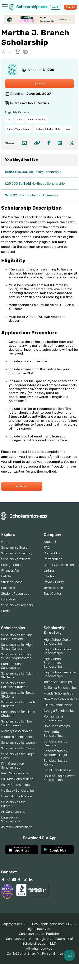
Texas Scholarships (58, 682)
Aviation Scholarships (16, 827)
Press (5, 611)
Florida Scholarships (58, 693)
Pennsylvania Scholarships (53, 718)
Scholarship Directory (16, 553)
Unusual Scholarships (17, 796)
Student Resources (15, 593)
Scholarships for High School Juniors (17, 646)
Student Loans (11, 582)
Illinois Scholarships (58, 705)
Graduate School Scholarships (13, 666)
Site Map (50, 576)
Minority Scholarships (16, 731)
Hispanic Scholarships (17, 737)
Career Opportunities (59, 565)
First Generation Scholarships (12, 765)
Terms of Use (53, 588)
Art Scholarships (13, 812)
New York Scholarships (60, 699)
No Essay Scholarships (18, 790)
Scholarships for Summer (13, 804)
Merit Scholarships (14, 773)
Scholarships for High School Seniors (17, 637)
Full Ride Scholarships (17, 779)
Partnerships (53, 559)
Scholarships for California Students (14, 685)
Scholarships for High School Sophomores (17, 656)
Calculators (9, 588)
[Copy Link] (37, 143)
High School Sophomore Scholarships (53, 662)
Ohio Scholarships (57, 726)
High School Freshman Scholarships (60, 674)
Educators (8, 599)
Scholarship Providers (17, 605)
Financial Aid (10, 570)
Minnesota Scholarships (53, 733)
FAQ (47, 547)
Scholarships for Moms (18, 748)
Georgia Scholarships (59, 711)
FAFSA (6, 576)
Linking (49, 570)
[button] (3, 51)
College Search (12, 565)
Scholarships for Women (19, 742)
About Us (51, 542)
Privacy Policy (54, 582)
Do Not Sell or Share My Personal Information (39, 953)
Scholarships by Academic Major (55, 753)
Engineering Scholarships (10, 819)
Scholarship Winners (15, 559)
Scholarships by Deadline (55, 743)
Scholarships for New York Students (16, 723)
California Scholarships (60, 688)
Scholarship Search (15, 547)
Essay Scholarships (15, 785)
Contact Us (52, 553)
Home (5, 542)
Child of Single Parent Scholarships (59, 778)
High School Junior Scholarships (57, 651)
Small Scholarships (58, 770)
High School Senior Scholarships (57, 641)
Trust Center (52, 593)
